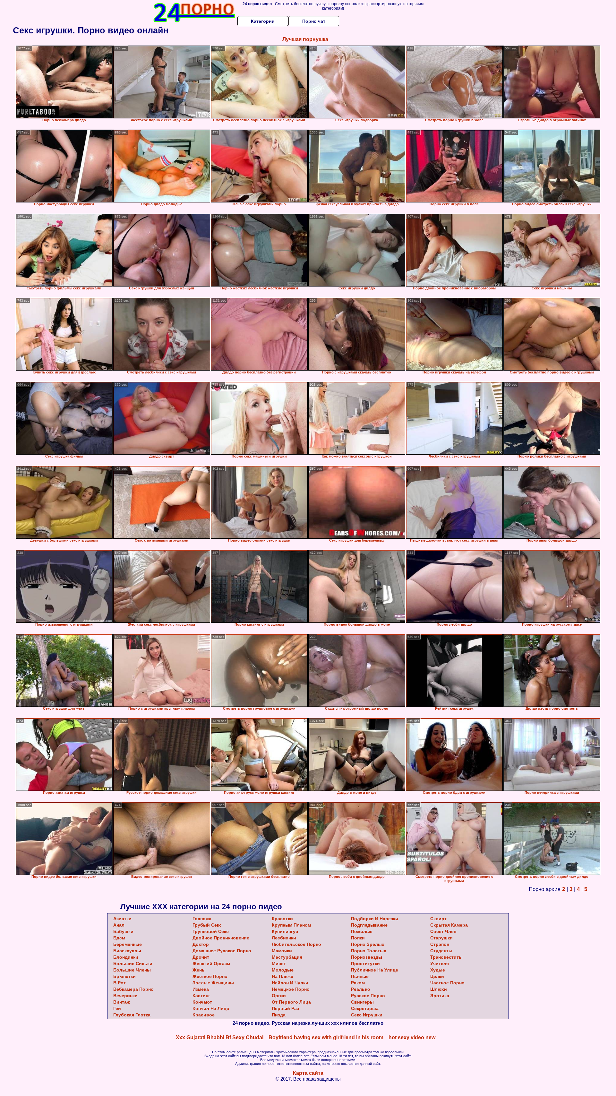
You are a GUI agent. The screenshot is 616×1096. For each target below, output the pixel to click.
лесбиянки (284, 937)
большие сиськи (132, 963)
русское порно (368, 995)
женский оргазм (211, 963)
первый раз (285, 1008)
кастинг (201, 995)
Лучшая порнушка (305, 39)
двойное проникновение (221, 937)
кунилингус (285, 931)
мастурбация (287, 957)
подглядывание (369, 925)
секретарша (365, 1008)
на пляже (282, 976)
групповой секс (211, 931)
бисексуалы (127, 950)
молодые (283, 969)
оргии (279, 995)
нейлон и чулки (290, 982)
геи (117, 1008)
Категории (263, 21)
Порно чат (313, 21)
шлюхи (438, 989)
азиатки (122, 918)
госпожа (202, 918)
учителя (439, 963)
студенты (441, 950)
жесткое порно (210, 976)
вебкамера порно (133, 989)
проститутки (365, 963)
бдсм (119, 937)
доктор (201, 944)
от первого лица (291, 1002)
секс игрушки (366, 1014)
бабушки (123, 931)
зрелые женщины (213, 982)
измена (201, 989)
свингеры (362, 1002)
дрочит (201, 957)
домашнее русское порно (222, 950)
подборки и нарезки (374, 918)
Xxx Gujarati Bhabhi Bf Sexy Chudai (219, 1037)
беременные (127, 944)
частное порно (447, 982)
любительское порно (296, 944)
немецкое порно (291, 989)
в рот (119, 982)
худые (437, 969)
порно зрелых (367, 944)
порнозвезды (366, 957)
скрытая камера (449, 925)
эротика (439, 995)
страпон (439, 944)
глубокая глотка (131, 1014)
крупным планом (291, 925)
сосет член (443, 931)
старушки (441, 937)
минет (279, 963)
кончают (202, 1002)
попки (358, 937)
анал (118, 925)
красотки (282, 918)
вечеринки (125, 995)
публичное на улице (374, 969)
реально (360, 989)
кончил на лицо (211, 1008)
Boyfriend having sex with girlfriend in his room (326, 1037)
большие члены (132, 969)
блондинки (125, 957)
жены (199, 969)
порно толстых (368, 950)
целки (437, 976)
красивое (204, 1014)
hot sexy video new (412, 1037)
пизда (279, 1014)
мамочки (282, 950)
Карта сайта (308, 1073)
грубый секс (207, 925)
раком (358, 982)
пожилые (361, 931)
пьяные (360, 976)
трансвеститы (446, 957)
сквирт (438, 918)
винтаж (121, 1002)
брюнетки (124, 976)
